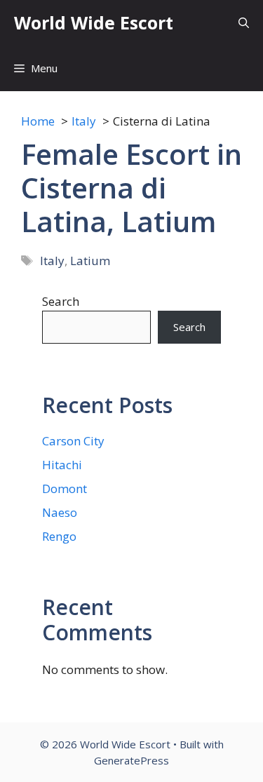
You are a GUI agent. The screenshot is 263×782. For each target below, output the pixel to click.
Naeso (59, 512)
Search (60, 301)
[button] (243, 23)
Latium (90, 260)
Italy (52, 260)
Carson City (73, 441)
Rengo (59, 536)
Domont (64, 488)
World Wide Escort (93, 22)
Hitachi (62, 465)
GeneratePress (131, 760)
